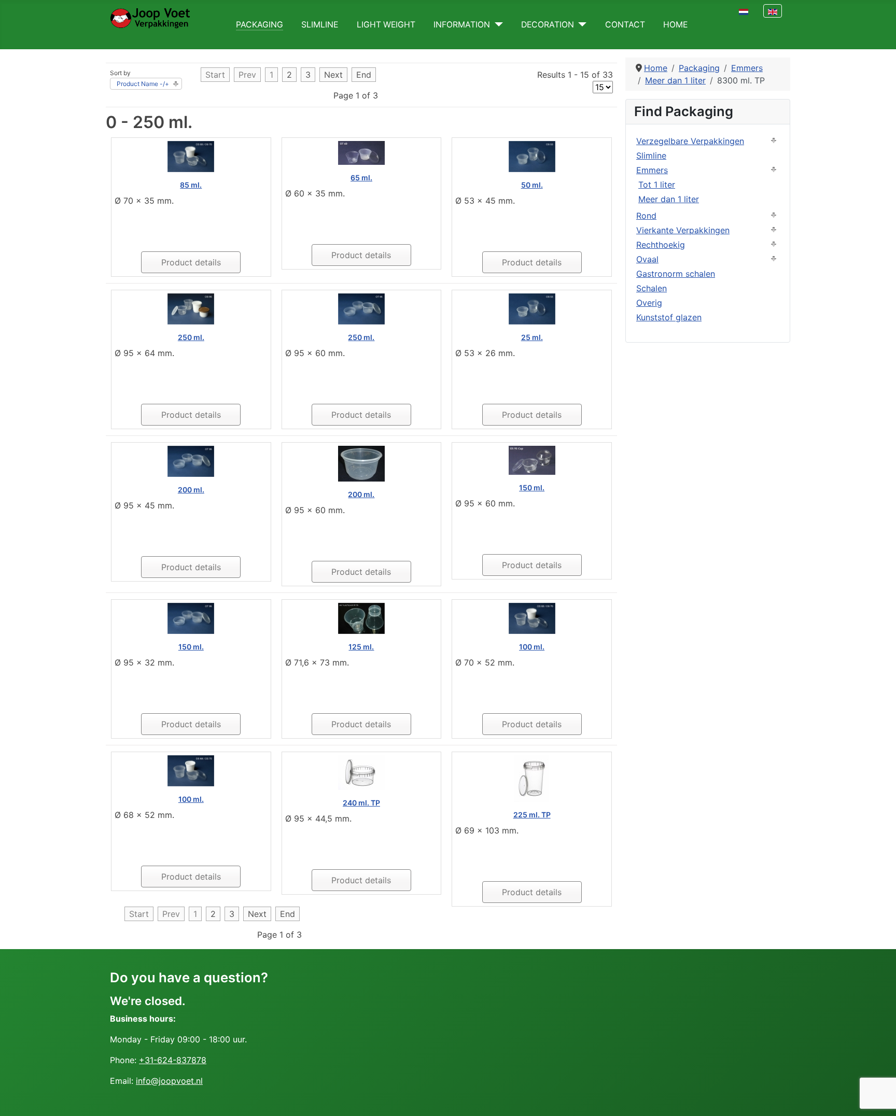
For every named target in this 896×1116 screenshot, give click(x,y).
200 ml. (191, 489)
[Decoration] (580, 25)
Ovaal (647, 259)
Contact (625, 25)
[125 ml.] (361, 618)
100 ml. (531, 646)
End (363, 74)
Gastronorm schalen (675, 274)
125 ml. (361, 646)
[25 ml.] (532, 308)
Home (675, 25)
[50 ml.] (532, 156)
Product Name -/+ (143, 84)
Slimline (319, 25)
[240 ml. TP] (361, 772)
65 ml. (361, 177)
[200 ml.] (190, 461)
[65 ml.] (361, 152)
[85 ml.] (190, 156)
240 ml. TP (361, 802)
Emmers (652, 170)
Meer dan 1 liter (668, 199)
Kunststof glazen (669, 317)
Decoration (547, 25)
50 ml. (532, 184)
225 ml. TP (532, 814)
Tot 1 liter (656, 184)
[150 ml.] (532, 460)
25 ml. (532, 337)
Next (333, 74)
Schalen (651, 288)
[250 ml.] (190, 308)
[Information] (496, 25)
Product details (191, 262)
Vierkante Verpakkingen (683, 230)
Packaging (259, 25)
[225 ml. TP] (531, 778)
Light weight (386, 25)
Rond (646, 215)
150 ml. (531, 487)
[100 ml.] (532, 618)
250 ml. (191, 337)
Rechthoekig (660, 244)
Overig (649, 303)
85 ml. (191, 184)
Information (461, 25)
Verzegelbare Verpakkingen (690, 141)
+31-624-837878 (172, 1060)
